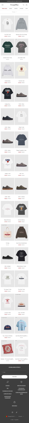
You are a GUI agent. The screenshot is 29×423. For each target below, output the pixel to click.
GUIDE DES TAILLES (7, 393)
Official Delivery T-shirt (21, 266)
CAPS (27, 8)
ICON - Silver (7, 196)
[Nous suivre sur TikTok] (16, 412)
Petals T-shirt (21, 127)
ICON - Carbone (21, 196)
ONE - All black (7, 266)
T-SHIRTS (15, 8)
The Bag (7, 243)
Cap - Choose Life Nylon (7, 335)
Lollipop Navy (7, 104)
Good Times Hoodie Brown (21, 243)
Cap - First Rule (21, 312)
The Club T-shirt (7, 34)
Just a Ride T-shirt (21, 57)
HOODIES (21, 8)
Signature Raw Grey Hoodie (21, 34)
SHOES (10, 8)
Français (20, 416)
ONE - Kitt (21, 173)
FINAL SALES (4, 8)
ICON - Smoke (7, 150)
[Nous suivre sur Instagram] (12, 412)
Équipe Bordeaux (7, 219)
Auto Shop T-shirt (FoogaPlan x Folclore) (21, 359)
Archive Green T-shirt (7, 57)
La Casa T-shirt (8, 312)
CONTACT (8, 385)
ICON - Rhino (21, 104)
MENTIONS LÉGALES (21, 385)
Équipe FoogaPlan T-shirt (21, 150)
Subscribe (14, 376)
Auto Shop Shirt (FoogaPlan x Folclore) (21, 336)
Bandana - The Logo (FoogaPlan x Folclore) (7, 359)
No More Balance (21, 219)
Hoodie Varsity (7, 80)
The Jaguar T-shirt (7, 289)
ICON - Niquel (7, 127)
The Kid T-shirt (21, 80)
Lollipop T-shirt (7, 173)
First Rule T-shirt (21, 289)
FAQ (7, 388)
